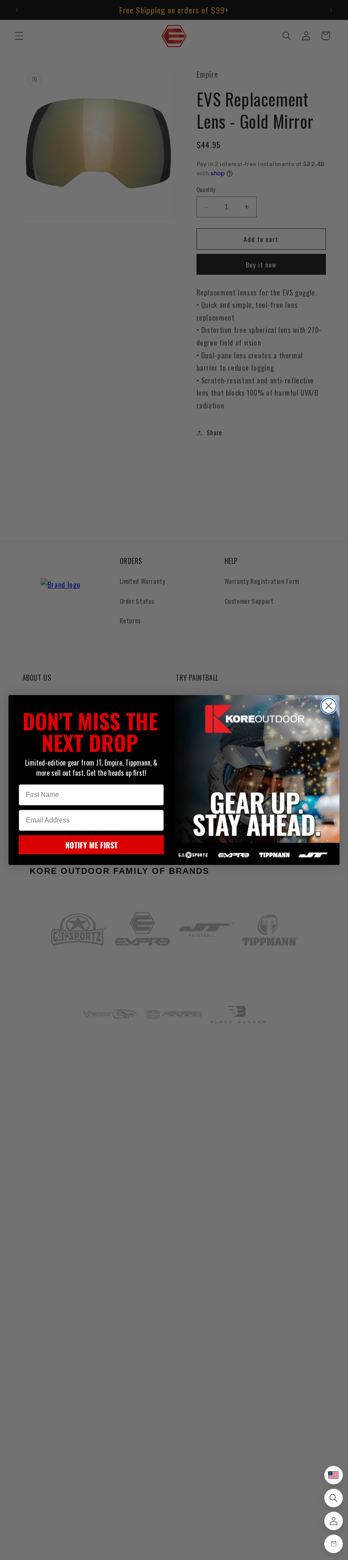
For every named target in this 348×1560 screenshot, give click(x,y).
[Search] (333, 1498)
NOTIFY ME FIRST (91, 844)
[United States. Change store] (333, 1475)
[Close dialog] (328, 705)
